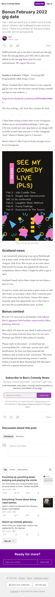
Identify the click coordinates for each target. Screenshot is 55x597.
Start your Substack (20, 584)
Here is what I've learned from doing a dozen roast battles (19, 507)
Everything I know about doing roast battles (19, 501)
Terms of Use (40, 401)
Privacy (22, 578)
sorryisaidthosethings (26, 124)
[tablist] (13, 436)
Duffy (5, 52)
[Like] (4, 45)
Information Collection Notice (29, 404)
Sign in (49, 4)
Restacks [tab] (20, 436)
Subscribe (39, 4)
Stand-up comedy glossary (17, 522)
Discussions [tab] (23, 469)
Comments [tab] (8, 436)
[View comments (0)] (11, 45)
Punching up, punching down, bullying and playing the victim (19, 479)
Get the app (40, 584)
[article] (27, 485)
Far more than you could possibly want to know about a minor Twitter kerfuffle (20, 485)
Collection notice (41, 578)
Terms (29, 578)
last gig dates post (24, 59)
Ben (10, 37)
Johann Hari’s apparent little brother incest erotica (25, 318)
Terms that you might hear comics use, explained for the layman (20, 526)
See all (7, 541)
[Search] (50, 469)
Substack (14, 591)
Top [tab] (5, 469)
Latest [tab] (12, 469)
